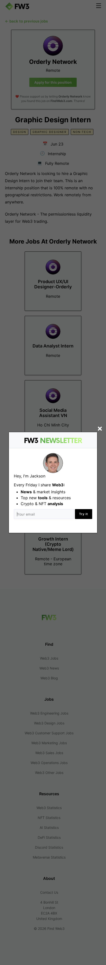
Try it (83, 514)
